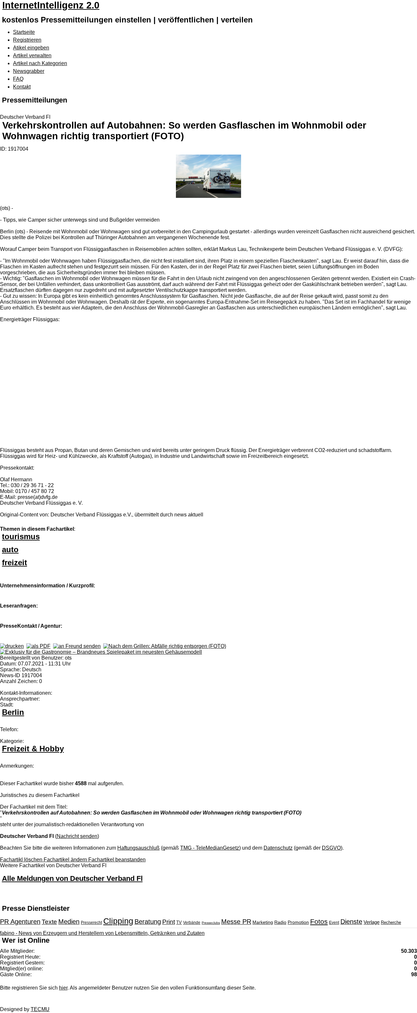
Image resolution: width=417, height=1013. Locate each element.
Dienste (351, 921)
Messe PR (236, 921)
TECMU (40, 1009)
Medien (68, 921)
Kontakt (22, 86)
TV (179, 922)
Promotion (298, 922)
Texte (49, 921)
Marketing (262, 922)
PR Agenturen (20, 921)
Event (334, 922)
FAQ (18, 79)
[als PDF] (38, 646)
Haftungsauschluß (138, 848)
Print (168, 921)
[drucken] (12, 646)
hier (63, 988)
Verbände (191, 922)
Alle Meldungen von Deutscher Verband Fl (72, 878)
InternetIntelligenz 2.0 (50, 5)
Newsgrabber (28, 71)
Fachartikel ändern (66, 859)
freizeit (14, 562)
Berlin (13, 712)
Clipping (118, 920)
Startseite (24, 32)
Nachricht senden (77, 836)
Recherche (391, 922)
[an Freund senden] (77, 646)
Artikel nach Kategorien (40, 63)
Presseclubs (211, 922)
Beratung (148, 921)
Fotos (319, 921)
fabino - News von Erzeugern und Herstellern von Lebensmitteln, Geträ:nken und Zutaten (102, 933)
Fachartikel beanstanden (117, 859)
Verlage (372, 922)
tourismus (21, 536)
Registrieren (27, 40)
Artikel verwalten (32, 55)
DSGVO (331, 848)
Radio (280, 922)
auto (10, 549)
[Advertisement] (97, 385)
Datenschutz (278, 848)
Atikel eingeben (31, 47)
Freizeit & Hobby (33, 748)
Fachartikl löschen (22, 859)
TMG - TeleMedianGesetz (209, 848)
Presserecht (91, 922)
